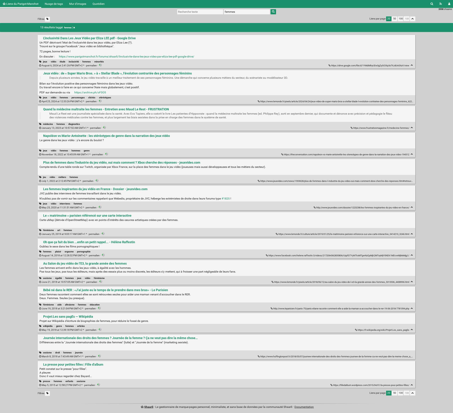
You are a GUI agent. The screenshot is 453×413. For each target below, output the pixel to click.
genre (87, 150)
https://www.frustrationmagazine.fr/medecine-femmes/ (381, 128)
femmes (67, 27)
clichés (91, 97)
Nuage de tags (54, 3)
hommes (75, 150)
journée (79, 352)
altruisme (69, 304)
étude (62, 61)
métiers (62, 177)
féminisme (48, 230)
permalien (69, 65)
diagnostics (74, 124)
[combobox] (247, 11)
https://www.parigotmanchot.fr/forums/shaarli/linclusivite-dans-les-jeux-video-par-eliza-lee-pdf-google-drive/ (126, 56)
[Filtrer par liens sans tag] (47, 19)
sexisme (47, 278)
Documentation (304, 407)
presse (46, 381)
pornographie (83, 251)
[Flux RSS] (441, 4)
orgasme (69, 251)
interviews (65, 203)
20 (388, 18)
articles (81, 326)
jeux (45, 61)
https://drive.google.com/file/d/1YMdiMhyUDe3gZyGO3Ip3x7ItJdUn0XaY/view (370, 65)
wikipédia (48, 326)
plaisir (58, 251)
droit (57, 352)
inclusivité (74, 61)
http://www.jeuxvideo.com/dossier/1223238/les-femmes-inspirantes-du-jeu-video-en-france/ (363, 207)
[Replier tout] (412, 18)
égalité (58, 278)
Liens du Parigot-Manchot (21, 3)
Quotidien (99, 3)
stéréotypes (105, 97)
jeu (44, 177)
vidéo (53, 61)
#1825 (226, 198)
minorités (99, 61)
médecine (48, 124)
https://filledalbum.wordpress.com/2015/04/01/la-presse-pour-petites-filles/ (371, 385)
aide (59, 304)
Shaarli (148, 407)
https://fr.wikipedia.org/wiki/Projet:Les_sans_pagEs (383, 330)
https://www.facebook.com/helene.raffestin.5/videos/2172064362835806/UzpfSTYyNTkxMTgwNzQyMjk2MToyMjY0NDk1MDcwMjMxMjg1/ (339, 255)
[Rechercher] (432, 4)
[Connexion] (449, 4)
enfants (69, 381)
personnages (78, 97)
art (58, 230)
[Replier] (412, 65)
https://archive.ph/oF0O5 (90, 92)
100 (401, 18)
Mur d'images (77, 3)
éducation (95, 304)
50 (394, 18)
